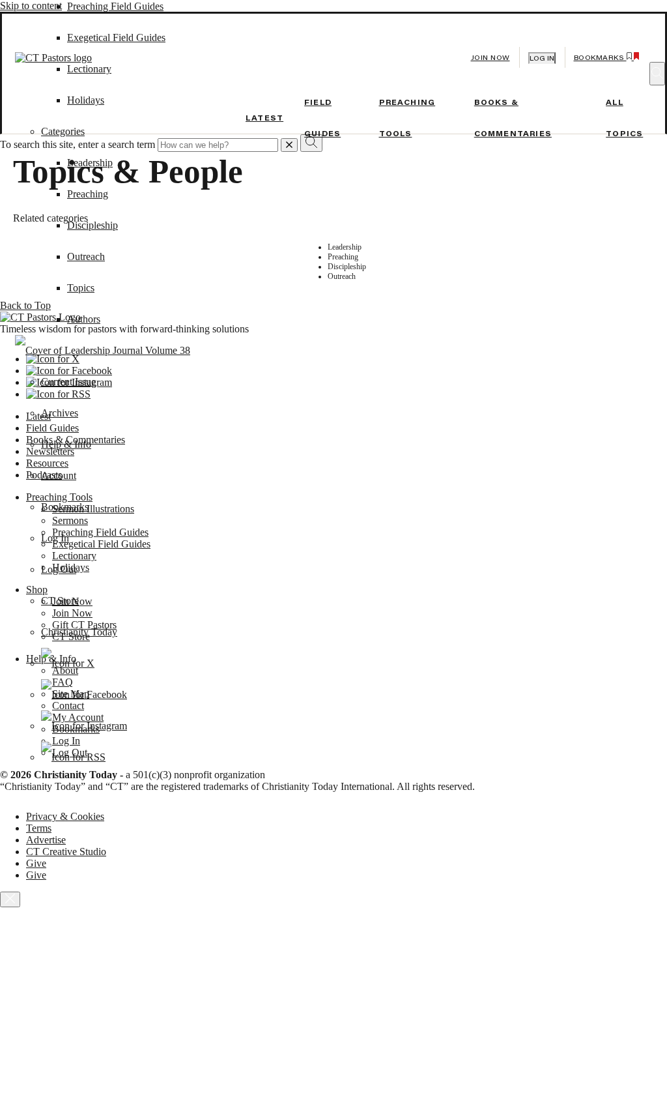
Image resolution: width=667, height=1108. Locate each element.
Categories (63, 131)
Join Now (490, 57)
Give (36, 863)
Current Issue (68, 381)
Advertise (46, 839)
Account (58, 475)
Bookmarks (65, 506)
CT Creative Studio (66, 851)
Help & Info (66, 444)
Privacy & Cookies (65, 816)
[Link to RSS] (73, 757)
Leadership (90, 162)
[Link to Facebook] (84, 694)
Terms (38, 828)
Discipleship (92, 225)
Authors (83, 319)
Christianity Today (79, 631)
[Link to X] (67, 663)
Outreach (86, 256)
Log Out (58, 569)
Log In (55, 538)
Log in (542, 58)
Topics (80, 287)
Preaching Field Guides (115, 6)
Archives (59, 412)
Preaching (87, 193)
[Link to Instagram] (84, 725)
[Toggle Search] (657, 73)
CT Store (60, 600)
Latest (264, 118)
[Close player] (10, 899)
